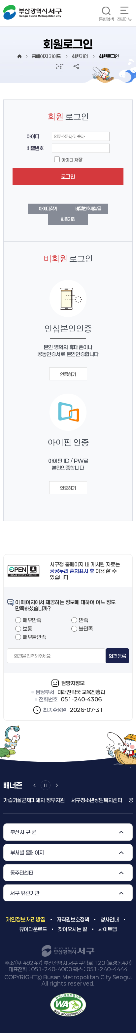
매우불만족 (34, 637)
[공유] (76, 66)
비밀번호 (35, 148)
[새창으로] (68, 1004)
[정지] (46, 785)
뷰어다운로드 (33, 929)
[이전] (34, 785)
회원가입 (68, 219)
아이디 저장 (71, 159)
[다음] (57, 785)
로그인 (68, 176)
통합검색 (106, 19)
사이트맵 (107, 929)
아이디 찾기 (48, 208)
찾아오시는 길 (72, 929)
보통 (27, 628)
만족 (83, 620)
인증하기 (68, 374)
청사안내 (109, 919)
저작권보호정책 (73, 919)
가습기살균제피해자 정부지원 (32, 800)
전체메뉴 (124, 19)
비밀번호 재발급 (88, 208)
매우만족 (32, 620)
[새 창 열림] (60, 66)
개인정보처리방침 (26, 919)
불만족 (86, 628)
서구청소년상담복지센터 (95, 800)
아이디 (32, 136)
